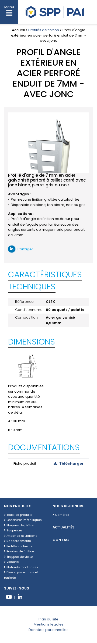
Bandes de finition (20, 551)
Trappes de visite (19, 557)
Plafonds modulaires (22, 567)
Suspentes (14, 530)
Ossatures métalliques (24, 520)
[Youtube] (8, 597)
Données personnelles (48, 629)
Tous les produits (19, 515)
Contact (62, 539)
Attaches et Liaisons (21, 536)
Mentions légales (49, 624)
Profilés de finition (43, 30)
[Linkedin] (20, 597)
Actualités (64, 527)
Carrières (61, 515)
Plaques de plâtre (19, 525)
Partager (25, 249)
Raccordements (18, 541)
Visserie (12, 562)
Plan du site (48, 619)
